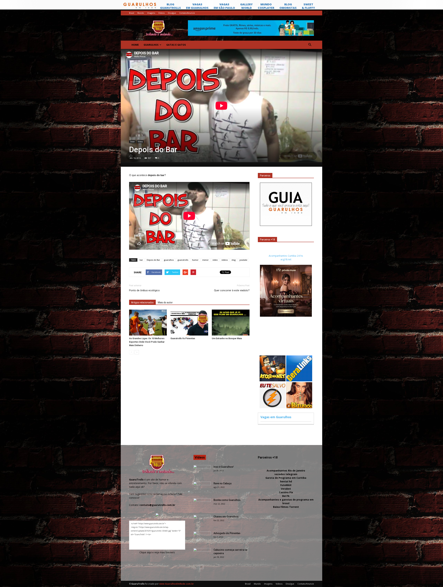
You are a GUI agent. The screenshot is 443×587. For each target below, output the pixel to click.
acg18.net (286, 259)
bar (141, 260)
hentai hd (286, 481)
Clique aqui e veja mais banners (157, 552)
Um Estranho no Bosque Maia (227, 338)
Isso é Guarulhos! (224, 466)
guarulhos (169, 260)
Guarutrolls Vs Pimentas (182, 338)
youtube (243, 260)
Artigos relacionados (142, 302)
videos (225, 260)
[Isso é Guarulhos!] (202, 471)
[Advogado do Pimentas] (202, 537)
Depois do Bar (153, 260)
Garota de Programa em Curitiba (285, 477)
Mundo (140, 13)
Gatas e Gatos (176, 44)
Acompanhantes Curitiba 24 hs (286, 255)
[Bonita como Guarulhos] (202, 504)
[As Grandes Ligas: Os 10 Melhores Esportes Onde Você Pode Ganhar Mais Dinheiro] (148, 323)
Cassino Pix (286, 492)
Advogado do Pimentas (227, 533)
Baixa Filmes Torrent (286, 506)
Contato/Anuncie (187, 13)
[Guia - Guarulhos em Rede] (286, 225)
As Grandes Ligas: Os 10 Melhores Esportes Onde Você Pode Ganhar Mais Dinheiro (147, 342)
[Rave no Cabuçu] (202, 488)
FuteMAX (285, 485)
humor (195, 260)
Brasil (131, 13)
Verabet (286, 488)
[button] (310, 45)
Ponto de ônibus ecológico (144, 290)
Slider (132, 141)
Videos (161, 13)
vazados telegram (285, 474)
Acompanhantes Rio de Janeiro (286, 470)
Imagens (151, 13)
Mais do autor (165, 302)
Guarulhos (151, 44)
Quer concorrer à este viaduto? (232, 290)
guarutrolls (183, 260)
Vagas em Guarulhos (275, 417)
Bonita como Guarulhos (227, 500)
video (215, 260)
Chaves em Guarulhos (226, 516)
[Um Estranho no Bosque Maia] (231, 323)
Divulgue (172, 13)
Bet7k (286, 496)
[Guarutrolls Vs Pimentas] (189, 323)
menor (205, 260)
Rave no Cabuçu (223, 483)
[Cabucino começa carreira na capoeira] (202, 554)
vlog (234, 260)
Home (135, 44)
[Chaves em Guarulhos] (202, 521)
